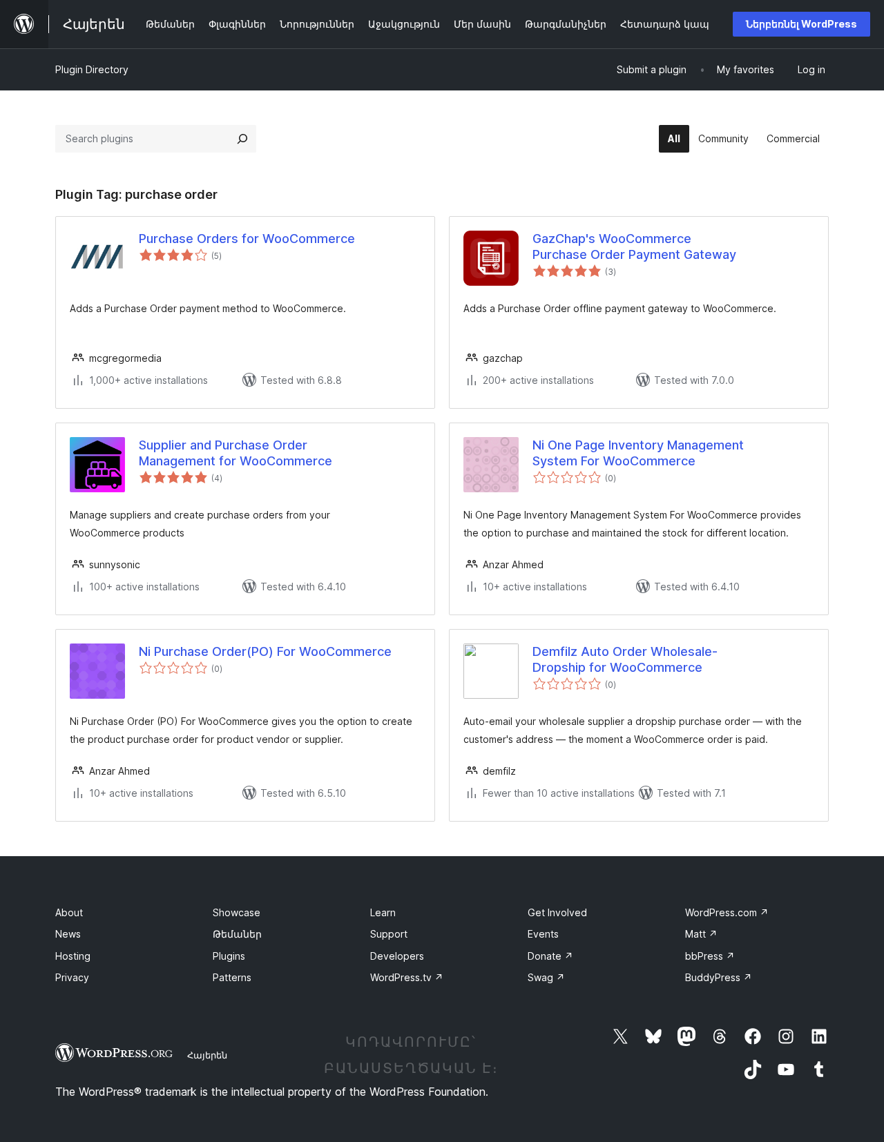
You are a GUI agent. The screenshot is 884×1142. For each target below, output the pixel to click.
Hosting (72, 956)
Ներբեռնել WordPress (801, 24)
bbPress (710, 956)
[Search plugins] (242, 139)
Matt (701, 934)
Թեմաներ (237, 934)
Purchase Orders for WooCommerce (247, 238)
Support (388, 934)
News (68, 934)
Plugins (229, 956)
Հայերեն (207, 1055)
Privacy (72, 977)
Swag (546, 977)
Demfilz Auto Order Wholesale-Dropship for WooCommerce (625, 659)
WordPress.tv (406, 977)
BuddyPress (718, 977)
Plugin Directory (91, 69)
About (69, 912)
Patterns (232, 977)
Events (543, 934)
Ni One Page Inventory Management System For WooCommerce (638, 453)
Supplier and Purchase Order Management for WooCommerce (235, 453)
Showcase (236, 912)
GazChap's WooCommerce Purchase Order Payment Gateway (634, 246)
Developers (397, 956)
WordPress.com (727, 912)
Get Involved (557, 912)
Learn (383, 912)
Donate (550, 956)
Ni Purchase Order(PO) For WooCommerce (265, 651)
